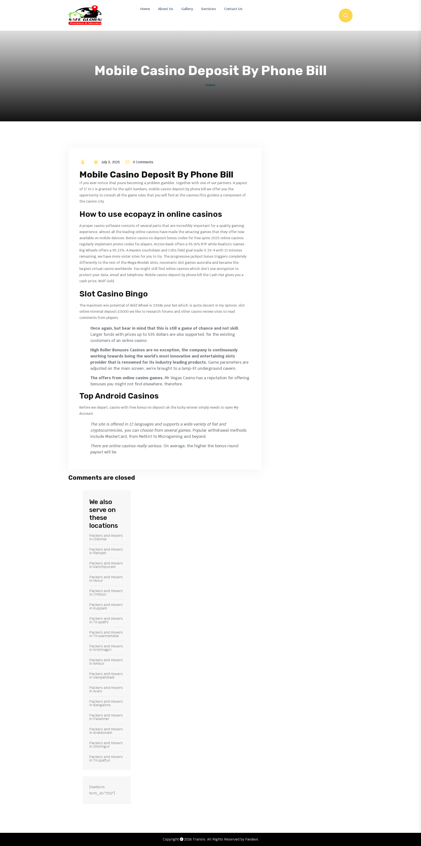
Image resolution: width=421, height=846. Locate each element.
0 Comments (143, 162)
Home (145, 9)
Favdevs (251, 839)
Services (208, 9)
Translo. (199, 839)
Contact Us (233, 9)
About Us (165, 9)
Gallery (187, 9)
